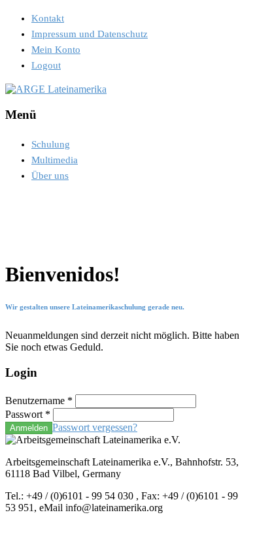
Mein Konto (55, 49)
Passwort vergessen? (94, 427)
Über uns (50, 175)
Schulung (50, 144)
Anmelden (29, 428)
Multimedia (54, 160)
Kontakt (47, 18)
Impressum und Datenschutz (89, 34)
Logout (46, 65)
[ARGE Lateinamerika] (56, 89)
